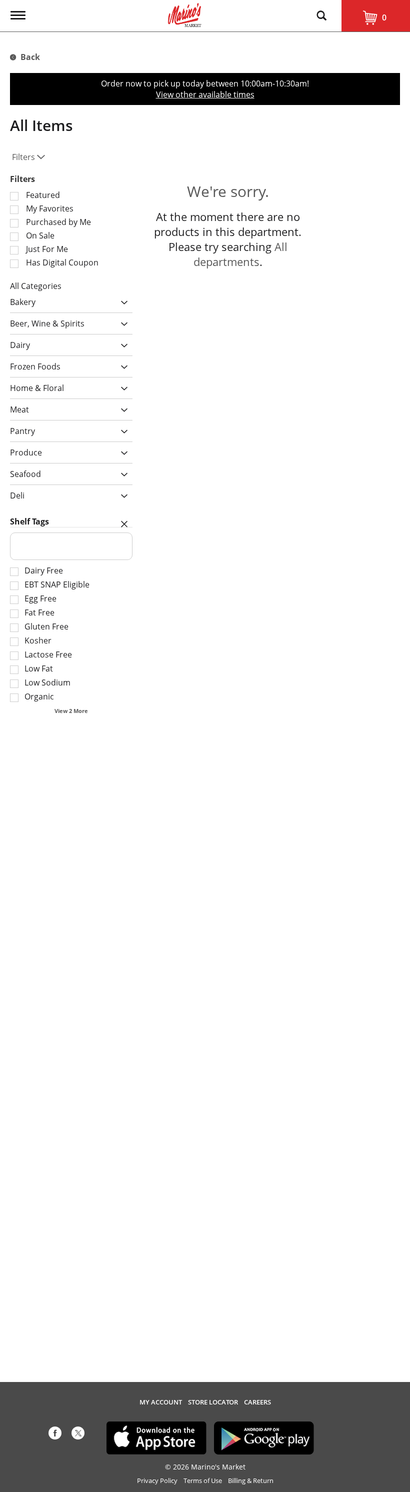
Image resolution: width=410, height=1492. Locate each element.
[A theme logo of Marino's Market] (185, 14)
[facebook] (55, 1435)
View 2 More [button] (71, 710)
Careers (257, 1402)
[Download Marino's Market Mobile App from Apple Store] (156, 1437)
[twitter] (78, 1435)
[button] (121, 303)
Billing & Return (251, 1480)
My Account (161, 1402)
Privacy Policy (157, 1480)
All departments (241, 254)
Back (29, 57)
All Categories (36, 286)
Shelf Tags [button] (29, 521)
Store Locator (213, 1402)
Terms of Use (203, 1480)
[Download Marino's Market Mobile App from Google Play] (264, 1437)
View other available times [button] (205, 94)
